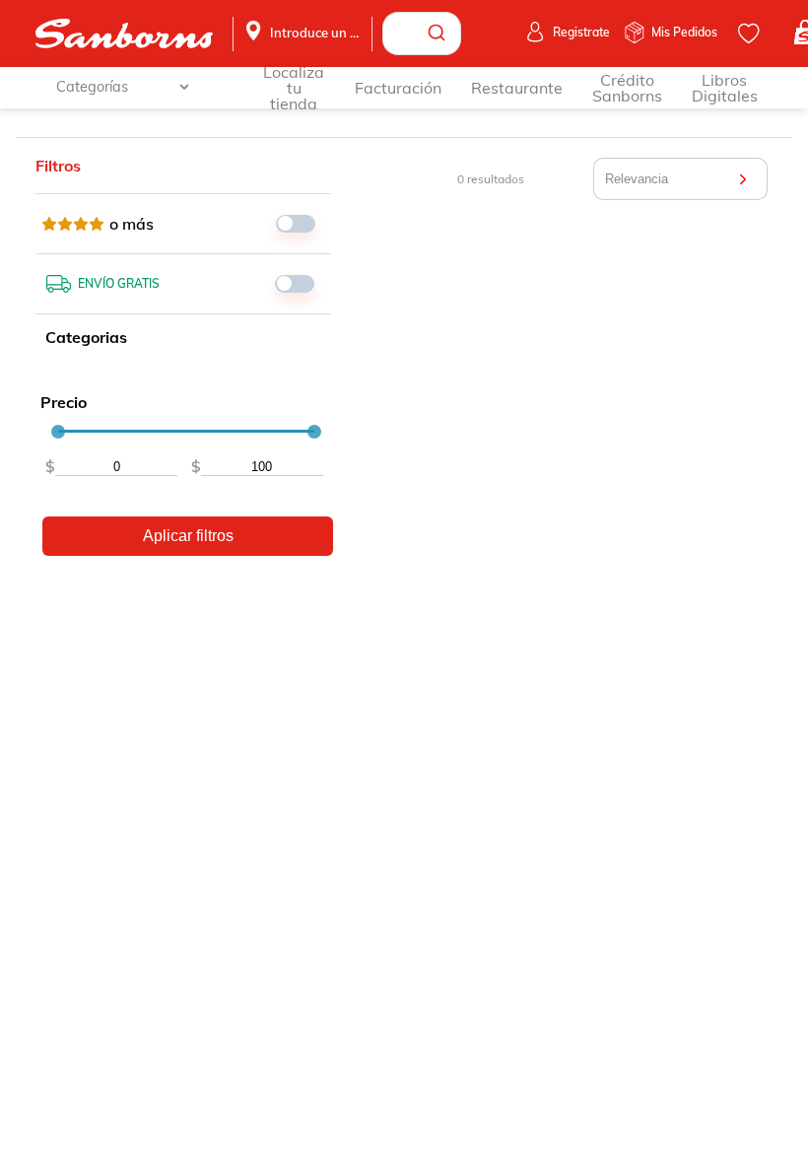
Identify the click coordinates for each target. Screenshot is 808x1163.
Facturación (398, 88)
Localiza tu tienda (293, 87)
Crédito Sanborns (627, 87)
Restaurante (517, 88)
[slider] (58, 432)
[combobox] (421, 33)
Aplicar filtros (188, 535)
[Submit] (439, 33)
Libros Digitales (725, 87)
